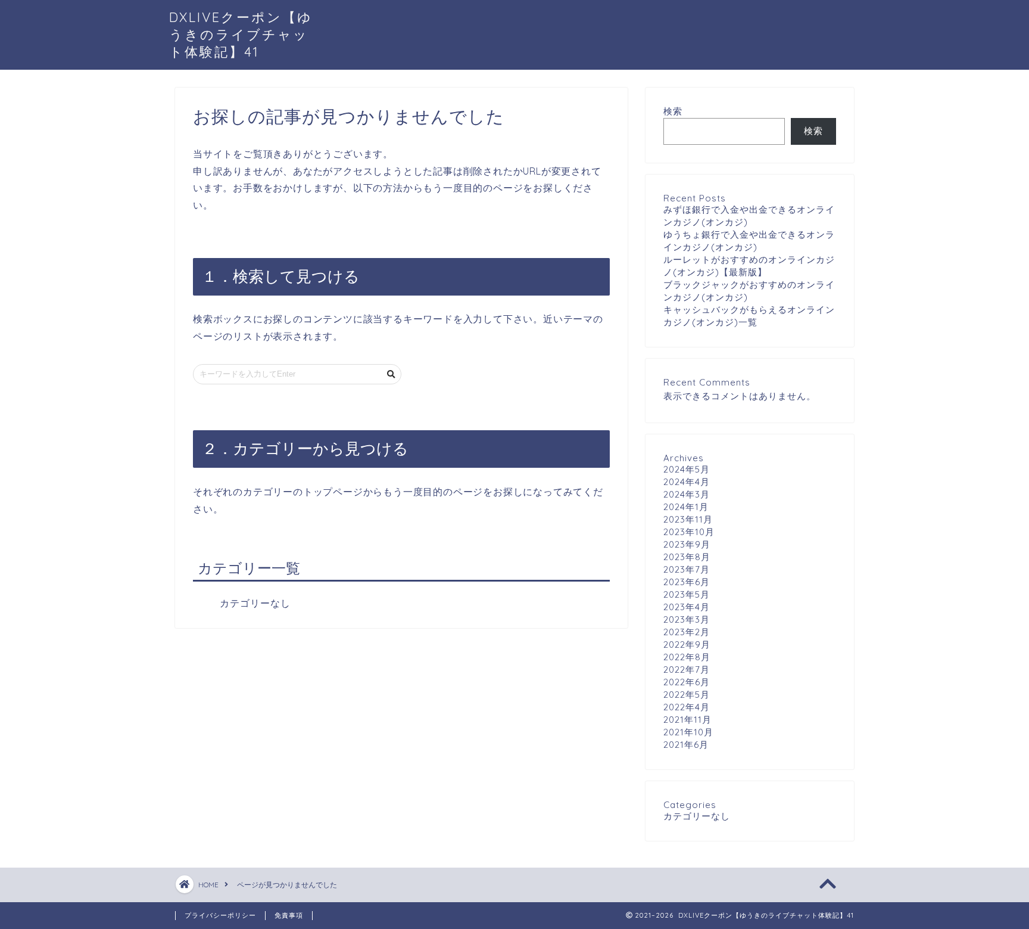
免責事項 (289, 915)
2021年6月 (686, 744)
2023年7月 (686, 569)
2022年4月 (686, 707)
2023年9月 (686, 544)
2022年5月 (686, 694)
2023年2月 (686, 632)
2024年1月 (686, 506)
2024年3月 (686, 494)
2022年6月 (686, 682)
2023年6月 (686, 582)
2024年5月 (686, 469)
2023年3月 (686, 619)
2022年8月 (686, 657)
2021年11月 (687, 719)
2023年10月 (689, 531)
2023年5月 (686, 594)
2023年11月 (688, 519)
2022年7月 (686, 669)
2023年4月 (686, 607)
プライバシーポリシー (220, 915)
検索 (672, 111)
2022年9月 (686, 644)
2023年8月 (686, 557)
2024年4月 (686, 481)
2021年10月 (688, 732)
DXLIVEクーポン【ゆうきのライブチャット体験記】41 (241, 34)
